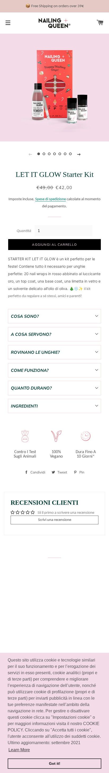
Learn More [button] (19, 750)
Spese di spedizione (50, 199)
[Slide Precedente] (30, 154)
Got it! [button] (54, 763)
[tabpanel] (54, 86)
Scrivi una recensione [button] (54, 520)
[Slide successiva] (79, 154)
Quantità (24, 231)
